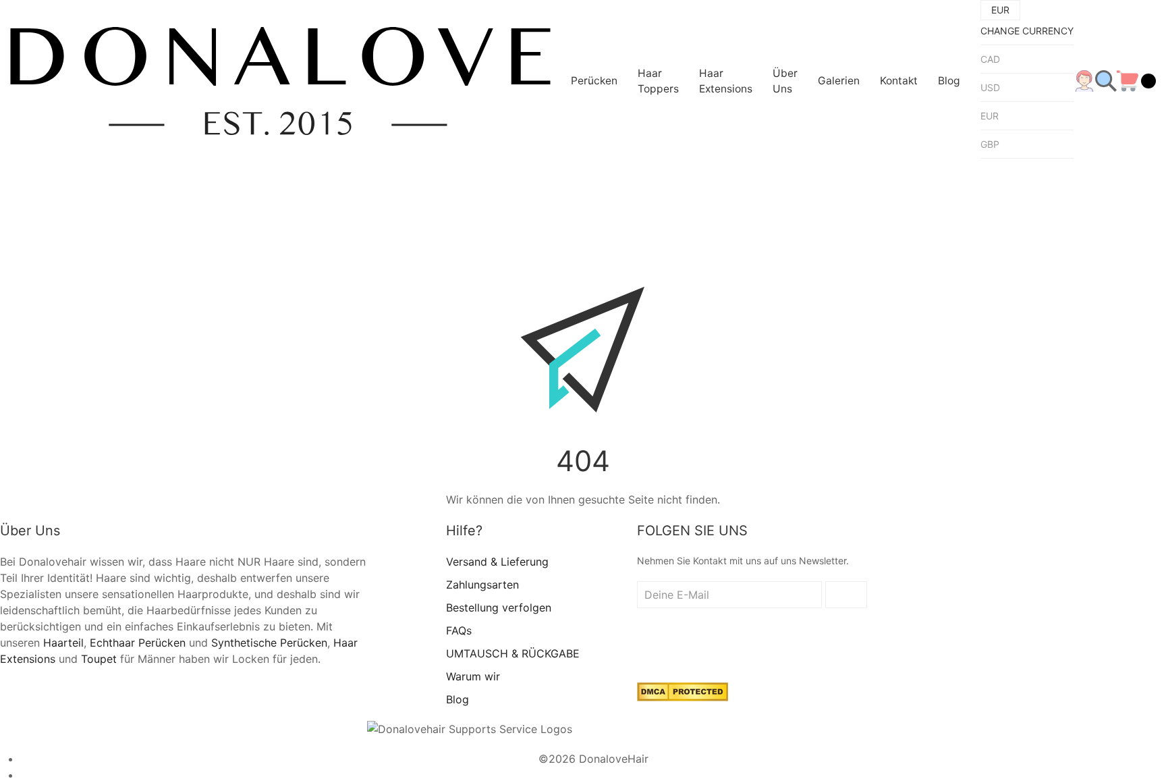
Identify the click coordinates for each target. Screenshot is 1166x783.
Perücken (594, 80)
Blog (949, 80)
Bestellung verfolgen (498, 607)
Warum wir (473, 676)
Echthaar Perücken (138, 642)
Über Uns (785, 81)
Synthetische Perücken (269, 642)
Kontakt (899, 80)
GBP (989, 144)
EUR (989, 116)
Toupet (99, 659)
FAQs (459, 630)
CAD (990, 59)
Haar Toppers (658, 81)
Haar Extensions (725, 81)
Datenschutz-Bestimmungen (593, 775)
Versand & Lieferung (497, 561)
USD (990, 87)
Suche (435, 181)
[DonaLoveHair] (280, 81)
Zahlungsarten (482, 584)
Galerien (839, 80)
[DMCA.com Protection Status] (682, 691)
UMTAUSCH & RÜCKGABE (513, 653)
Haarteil (63, 642)
